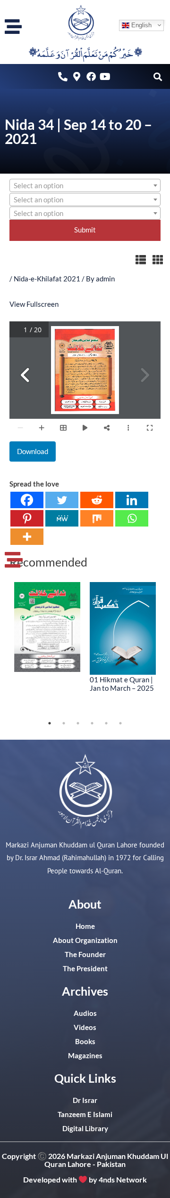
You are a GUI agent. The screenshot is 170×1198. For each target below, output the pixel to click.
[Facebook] (26, 500)
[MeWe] (61, 518)
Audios (85, 1013)
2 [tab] (63, 723)
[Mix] (96, 518)
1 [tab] (49, 723)
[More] (26, 536)
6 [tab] (120, 723)
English (140, 24)
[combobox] (85, 185)
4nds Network (123, 1179)
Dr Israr (85, 1100)
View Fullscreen (34, 304)
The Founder (85, 954)
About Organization (85, 940)
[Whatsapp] (131, 518)
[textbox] (85, 185)
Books (85, 1042)
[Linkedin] (131, 500)
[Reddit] (96, 500)
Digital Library (85, 1129)
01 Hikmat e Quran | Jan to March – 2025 (122, 683)
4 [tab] (92, 723)
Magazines (85, 1056)
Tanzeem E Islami (85, 1114)
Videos (85, 1027)
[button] (157, 76)
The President (85, 969)
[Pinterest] (26, 518)
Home (85, 926)
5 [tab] (106, 723)
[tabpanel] (47, 627)
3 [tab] (78, 723)
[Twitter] (61, 500)
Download (32, 451)
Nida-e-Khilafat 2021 (47, 279)
